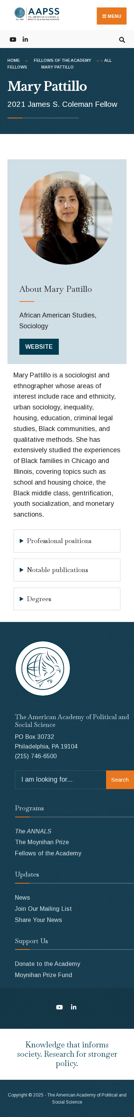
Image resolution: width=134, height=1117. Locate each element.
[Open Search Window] (121, 38)
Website (39, 347)
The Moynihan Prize (42, 842)
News (22, 897)
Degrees (39, 598)
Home (13, 60)
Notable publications (57, 569)
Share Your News (38, 919)
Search (120, 779)
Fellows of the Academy (62, 60)
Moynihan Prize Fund (43, 974)
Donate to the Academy (47, 963)
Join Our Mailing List (43, 908)
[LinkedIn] (25, 38)
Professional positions (59, 540)
